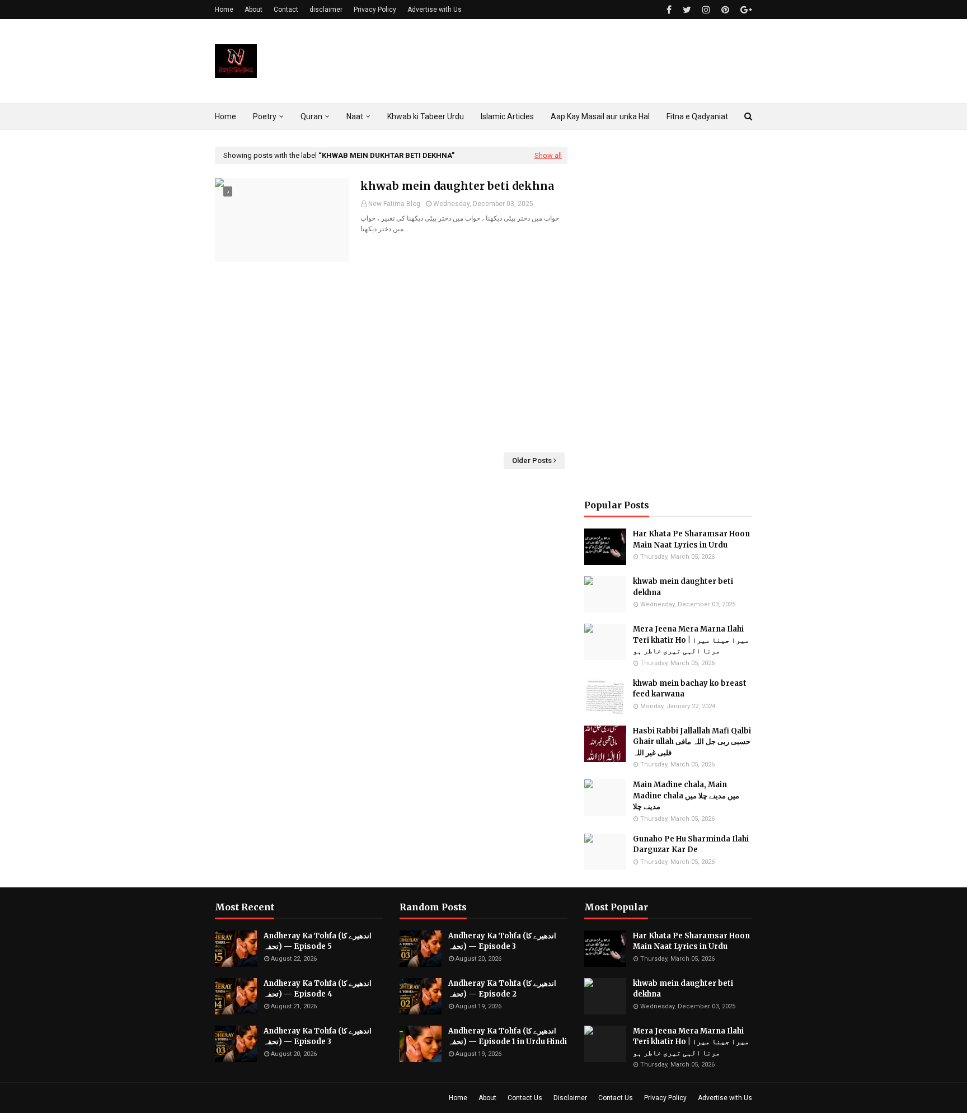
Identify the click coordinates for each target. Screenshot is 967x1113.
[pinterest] (725, 10)
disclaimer (325, 9)
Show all (548, 155)
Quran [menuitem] (311, 116)
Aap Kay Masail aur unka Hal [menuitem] (600, 116)
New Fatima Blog (394, 204)
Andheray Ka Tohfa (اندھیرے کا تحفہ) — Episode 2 (502, 989)
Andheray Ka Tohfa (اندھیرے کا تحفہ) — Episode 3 (318, 1036)
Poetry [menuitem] (264, 116)
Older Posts (532, 460)
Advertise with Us (434, 9)
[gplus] (745, 10)
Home (224, 9)
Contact (286, 9)
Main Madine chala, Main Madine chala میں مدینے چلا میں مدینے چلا (686, 795)
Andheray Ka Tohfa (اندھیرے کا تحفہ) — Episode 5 (318, 941)
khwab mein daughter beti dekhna (457, 186)
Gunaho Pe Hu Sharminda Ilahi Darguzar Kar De (691, 844)
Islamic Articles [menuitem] (507, 116)
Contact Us (525, 1098)
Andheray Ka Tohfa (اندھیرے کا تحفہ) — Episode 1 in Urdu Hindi (507, 1036)
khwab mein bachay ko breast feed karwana (690, 689)
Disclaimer (570, 1098)
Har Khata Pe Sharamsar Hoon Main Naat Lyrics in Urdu (691, 539)
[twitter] (687, 10)
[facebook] (669, 10)
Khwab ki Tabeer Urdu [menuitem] (425, 116)
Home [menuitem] (225, 116)
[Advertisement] (391, 357)
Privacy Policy (375, 9)
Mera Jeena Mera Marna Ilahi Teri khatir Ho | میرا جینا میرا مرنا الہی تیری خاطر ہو (691, 640)
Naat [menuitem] (354, 116)
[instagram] (706, 10)
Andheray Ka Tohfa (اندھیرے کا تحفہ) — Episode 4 (318, 989)
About (253, 9)
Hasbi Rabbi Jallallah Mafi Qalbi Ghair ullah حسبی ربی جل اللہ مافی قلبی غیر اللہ (692, 741)
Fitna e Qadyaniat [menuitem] (697, 116)
